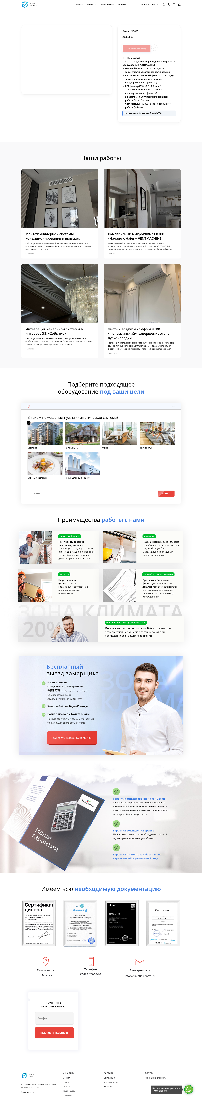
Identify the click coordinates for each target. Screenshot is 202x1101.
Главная (79, 4)
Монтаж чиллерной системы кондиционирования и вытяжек (52, 236)
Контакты (122, 4)
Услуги (66, 1082)
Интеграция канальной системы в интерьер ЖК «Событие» (54, 331)
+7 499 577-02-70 (149, 4)
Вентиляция (109, 1077)
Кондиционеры (111, 1082)
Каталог (90, 4)
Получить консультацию (54, 1032)
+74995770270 (159, 1091)
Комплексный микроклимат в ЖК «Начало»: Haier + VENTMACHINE (136, 236)
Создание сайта (27, 1092)
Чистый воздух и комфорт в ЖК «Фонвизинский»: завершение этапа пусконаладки (138, 333)
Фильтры (108, 1086)
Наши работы (107, 4)
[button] (163, 4)
